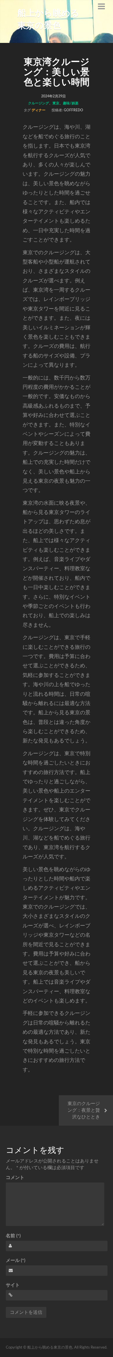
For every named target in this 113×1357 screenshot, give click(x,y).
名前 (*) (13, 1236)
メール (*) (15, 1260)
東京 (55, 103)
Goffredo (73, 110)
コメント (15, 1177)
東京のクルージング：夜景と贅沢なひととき (84, 1110)
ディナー (38, 110)
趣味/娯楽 (71, 103)
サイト (13, 1285)
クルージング (38, 103)
